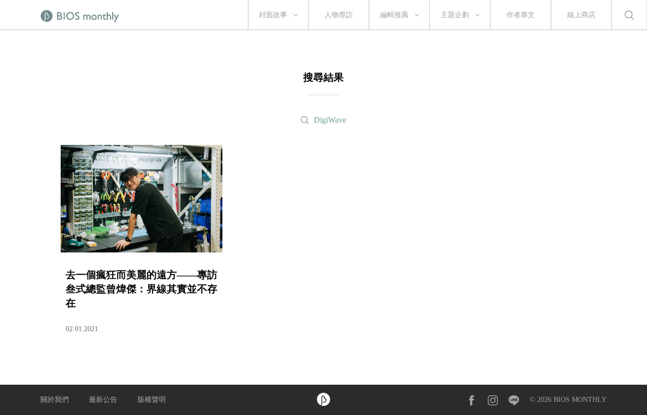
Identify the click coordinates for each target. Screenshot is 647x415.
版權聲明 (151, 399)
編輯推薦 (394, 15)
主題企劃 (455, 15)
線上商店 (581, 15)
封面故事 (273, 15)
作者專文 (520, 15)
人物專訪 (339, 15)
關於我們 (54, 399)
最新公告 (103, 399)
